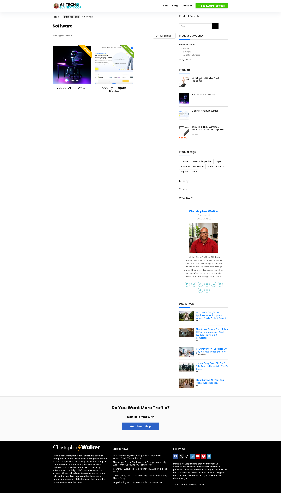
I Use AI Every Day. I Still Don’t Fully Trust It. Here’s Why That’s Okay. (212, 366)
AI (197, 320)
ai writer (185, 161)
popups (184, 171)
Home (56, 16)
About (176, 484)
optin (210, 166)
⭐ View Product (71, 93)
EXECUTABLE (204, 218)
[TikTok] (186, 456)
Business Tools (71, 16)
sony (194, 171)
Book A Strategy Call (213, 5)
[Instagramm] (192, 456)
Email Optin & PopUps (192, 55)
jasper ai (185, 166)
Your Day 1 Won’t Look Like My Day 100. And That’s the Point (211, 350)
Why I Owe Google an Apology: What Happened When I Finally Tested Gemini (211, 315)
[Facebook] (175, 456)
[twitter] (181, 456)
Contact (186, 5)
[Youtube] (198, 456)
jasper (218, 161)
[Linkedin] (209, 456)
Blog (175, 5)
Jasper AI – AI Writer (72, 88)
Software (185, 48)
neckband (198, 166)
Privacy (192, 484)
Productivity (201, 354)
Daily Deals (185, 59)
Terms (184, 484)
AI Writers (187, 52)
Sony (185, 189)
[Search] (215, 26)
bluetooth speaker (202, 161)
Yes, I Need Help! (140, 426)
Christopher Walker (204, 211)
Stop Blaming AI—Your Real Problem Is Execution (210, 381)
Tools (164, 5)
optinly (220, 166)
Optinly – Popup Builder (114, 89)
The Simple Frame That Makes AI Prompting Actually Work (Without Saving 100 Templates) (212, 333)
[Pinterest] (203, 456)
